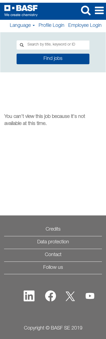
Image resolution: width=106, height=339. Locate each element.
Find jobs (53, 58)
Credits (53, 229)
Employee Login (85, 25)
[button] (99, 11)
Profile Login (51, 25)
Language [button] (21, 25)
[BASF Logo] (19, 11)
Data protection (53, 242)
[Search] (85, 11)
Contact (53, 255)
